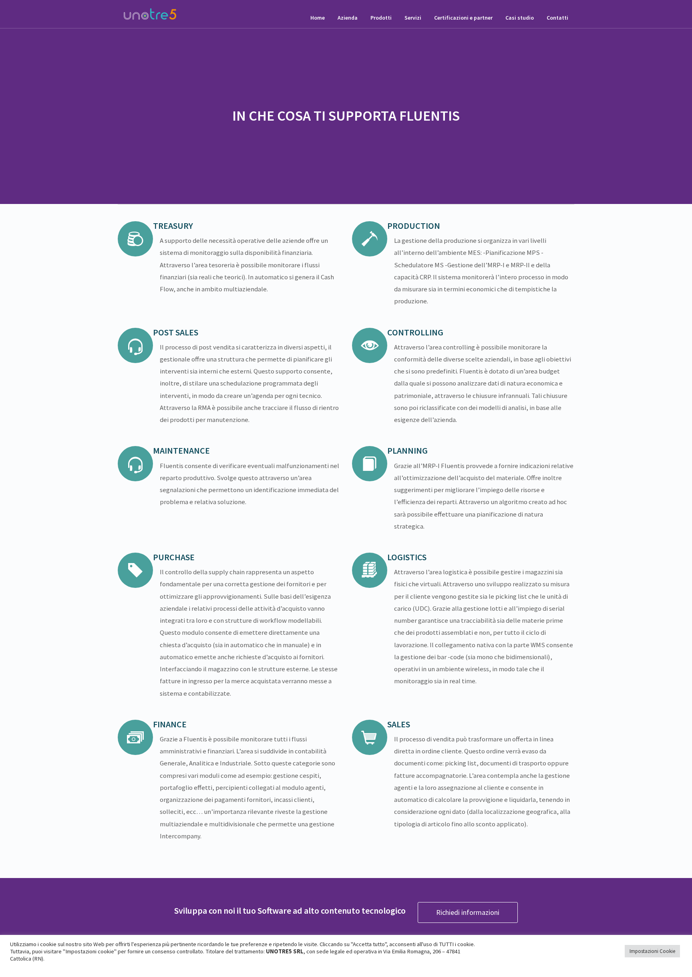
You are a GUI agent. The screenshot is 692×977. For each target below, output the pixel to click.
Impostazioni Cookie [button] (652, 951)
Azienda (348, 17)
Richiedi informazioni (467, 912)
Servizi (412, 17)
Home (317, 17)
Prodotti (381, 17)
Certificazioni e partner (463, 17)
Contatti (557, 17)
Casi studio (519, 17)
